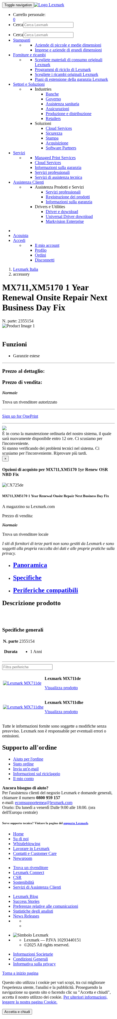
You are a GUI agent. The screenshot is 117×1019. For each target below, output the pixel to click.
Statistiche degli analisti (33, 911)
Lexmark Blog (25, 896)
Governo (53, 99)
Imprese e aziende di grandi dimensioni (68, 50)
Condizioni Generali (30, 959)
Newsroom (22, 858)
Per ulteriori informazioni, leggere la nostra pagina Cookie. (54, 999)
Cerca (18, 24)
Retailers (53, 118)
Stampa (52, 138)
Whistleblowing (26, 843)
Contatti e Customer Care (35, 853)
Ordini (40, 255)
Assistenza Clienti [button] (28, 182)
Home (18, 834)
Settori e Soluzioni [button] (29, 84)
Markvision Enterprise (65, 221)
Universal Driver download (69, 216)
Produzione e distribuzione (68, 113)
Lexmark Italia (25, 269)
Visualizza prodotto (61, 687)
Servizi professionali (52, 172)
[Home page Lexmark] (49, 4)
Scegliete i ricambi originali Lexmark (66, 74)
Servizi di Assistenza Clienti (37, 887)
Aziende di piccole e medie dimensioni (68, 45)
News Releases (26, 916)
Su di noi (21, 838)
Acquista (20, 235)
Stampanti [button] (21, 40)
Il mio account (47, 245)
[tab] (64, 565)
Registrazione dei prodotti (68, 197)
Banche (52, 94)
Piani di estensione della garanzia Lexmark (71, 79)
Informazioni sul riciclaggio (36, 773)
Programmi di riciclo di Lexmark (63, 69)
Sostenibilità (23, 882)
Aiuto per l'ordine (28, 759)
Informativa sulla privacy (34, 964)
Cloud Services (59, 128)
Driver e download (62, 211)
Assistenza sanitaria (62, 103)
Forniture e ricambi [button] (29, 55)
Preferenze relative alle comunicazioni (45, 906)
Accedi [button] (19, 240)
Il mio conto (23, 778)
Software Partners (61, 148)
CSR (17, 877)
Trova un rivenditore (30, 867)
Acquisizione (57, 143)
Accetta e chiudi (17, 1012)
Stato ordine (23, 764)
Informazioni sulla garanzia (58, 167)
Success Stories (26, 901)
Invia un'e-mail (26, 768)
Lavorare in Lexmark (31, 848)
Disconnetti (44, 260)
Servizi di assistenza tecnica (58, 177)
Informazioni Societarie (33, 954)
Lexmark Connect (28, 872)
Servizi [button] (19, 152)
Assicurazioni (57, 108)
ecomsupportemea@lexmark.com (43, 802)
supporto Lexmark (75, 823)
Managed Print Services (55, 157)
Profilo (41, 250)
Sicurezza (54, 133)
